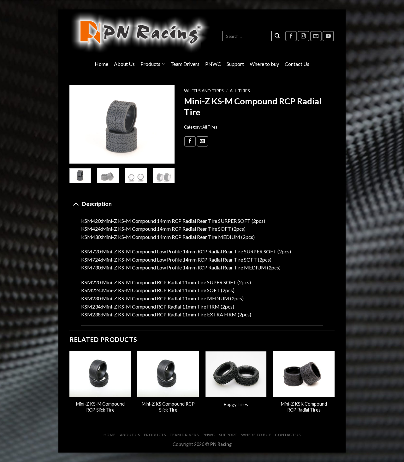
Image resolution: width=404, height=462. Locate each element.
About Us (124, 64)
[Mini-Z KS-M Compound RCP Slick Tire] (100, 374)
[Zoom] (78, 156)
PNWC (213, 64)
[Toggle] (75, 204)
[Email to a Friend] (202, 141)
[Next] (164, 124)
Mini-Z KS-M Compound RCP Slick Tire (100, 407)
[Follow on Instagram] (303, 36)
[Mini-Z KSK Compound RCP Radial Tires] (304, 374)
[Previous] (79, 124)
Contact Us (297, 64)
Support (235, 64)
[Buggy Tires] (236, 374)
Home (101, 64)
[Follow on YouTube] (328, 36)
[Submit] (277, 36)
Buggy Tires (236, 404)
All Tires (240, 90)
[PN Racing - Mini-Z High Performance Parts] (140, 32)
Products (150, 64)
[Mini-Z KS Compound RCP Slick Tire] (168, 374)
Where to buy (264, 64)
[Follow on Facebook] (291, 36)
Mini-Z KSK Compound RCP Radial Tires (304, 407)
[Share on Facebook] (190, 141)
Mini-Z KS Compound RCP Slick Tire (168, 407)
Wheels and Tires (204, 90)
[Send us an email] (316, 36)
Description (97, 203)
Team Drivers (184, 64)
